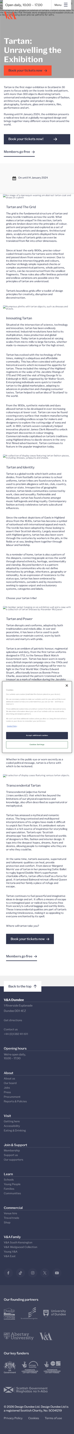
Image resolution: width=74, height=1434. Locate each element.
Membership (12, 1150)
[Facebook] (8, 1272)
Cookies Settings (37, 744)
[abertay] (19, 1336)
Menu (57, 4)
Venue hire (10, 1213)
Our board (10, 1083)
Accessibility (12, 1125)
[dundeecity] (9, 1313)
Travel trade (11, 1217)
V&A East (10, 1256)
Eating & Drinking (15, 1130)
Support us (11, 1155)
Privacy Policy (13, 1418)
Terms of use (53, 1418)
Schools (9, 1179)
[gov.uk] (10, 1367)
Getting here (12, 1121)
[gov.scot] (26, 1390)
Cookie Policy (12, 726)
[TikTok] (20, 1272)
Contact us (11, 1029)
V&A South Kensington (18, 1242)
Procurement (12, 1096)
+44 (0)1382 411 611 (16, 1033)
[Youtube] (56, 1272)
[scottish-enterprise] (29, 1313)
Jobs (7, 1087)
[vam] (46, 1336)
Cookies (33, 1418)
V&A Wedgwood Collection (20, 1247)
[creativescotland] (52, 1367)
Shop (7, 1222)
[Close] (67, 685)
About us (9, 1078)
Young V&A (10, 1251)
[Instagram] (32, 1272)
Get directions (13, 1020)
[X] (44, 1272)
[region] (37, 717)
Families (9, 1188)
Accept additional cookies (37, 735)
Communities (12, 1193)
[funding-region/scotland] (30, 1367)
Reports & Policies (15, 1101)
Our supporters (13, 1159)
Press (7, 1092)
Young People (12, 1184)
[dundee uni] (54, 1313)
